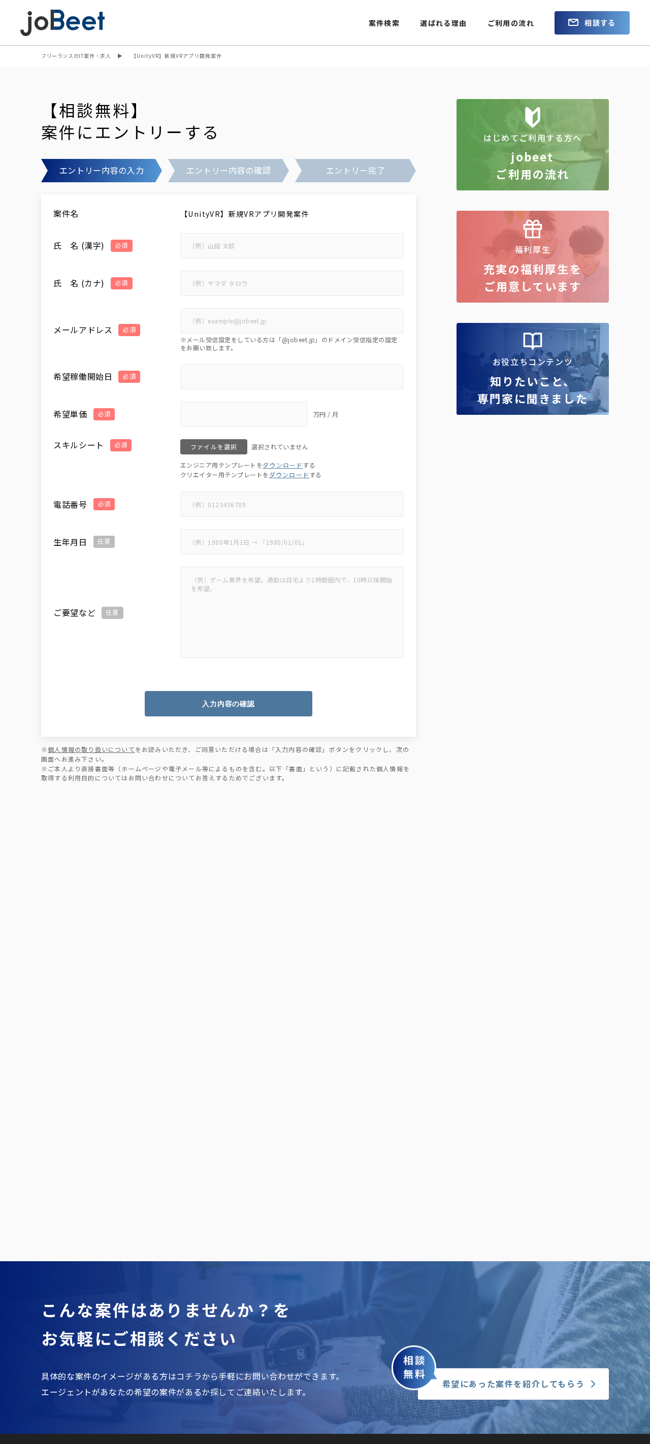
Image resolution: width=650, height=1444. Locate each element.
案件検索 (384, 22)
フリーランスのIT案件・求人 (76, 55)
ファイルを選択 (213, 446)
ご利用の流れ (511, 22)
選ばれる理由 (443, 22)
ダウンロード (283, 465)
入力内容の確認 (228, 704)
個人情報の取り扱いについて (91, 749)
